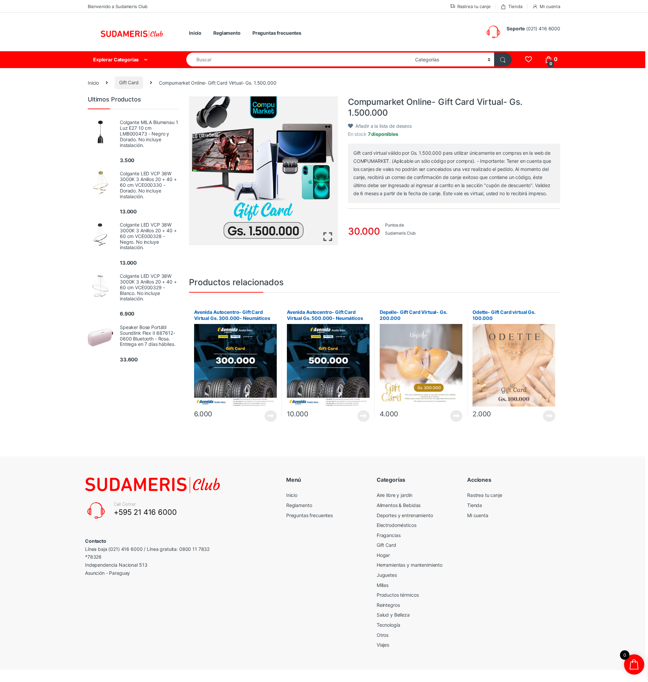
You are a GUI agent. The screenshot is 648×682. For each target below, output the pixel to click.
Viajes (383, 645)
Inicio (195, 33)
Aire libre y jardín (394, 495)
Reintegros (388, 605)
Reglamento (227, 33)
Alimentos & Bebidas (399, 505)
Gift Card (129, 82)
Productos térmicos (397, 595)
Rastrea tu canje (474, 6)
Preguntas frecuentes (276, 33)
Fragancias (389, 535)
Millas (382, 585)
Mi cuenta (550, 6)
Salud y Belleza (393, 615)
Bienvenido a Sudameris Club (117, 6)
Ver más (271, 416)
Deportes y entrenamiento (405, 515)
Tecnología (388, 625)
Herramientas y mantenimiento (409, 565)
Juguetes (387, 575)
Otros (382, 635)
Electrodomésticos (396, 525)
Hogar (383, 555)
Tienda (515, 6)
